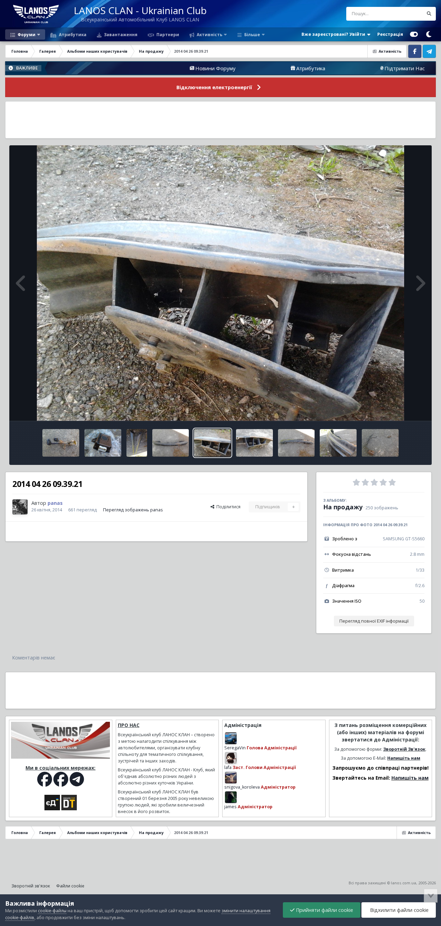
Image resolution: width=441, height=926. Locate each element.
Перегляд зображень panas (133, 510)
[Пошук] (429, 14)
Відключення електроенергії (214, 87)
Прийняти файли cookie (324, 910)
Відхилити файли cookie (399, 910)
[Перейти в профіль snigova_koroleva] (231, 777)
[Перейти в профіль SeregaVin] (231, 738)
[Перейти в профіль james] (231, 797)
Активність (209, 34)
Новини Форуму (162, 68)
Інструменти (403, 408)
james (230, 807)
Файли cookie (70, 886)
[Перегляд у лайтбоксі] (220, 283)
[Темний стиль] (428, 34)
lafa (228, 767)
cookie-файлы (52, 911)
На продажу (342, 507)
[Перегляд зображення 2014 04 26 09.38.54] (296, 443)
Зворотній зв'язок (30, 886)
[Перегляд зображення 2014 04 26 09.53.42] (380, 443)
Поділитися (227, 507)
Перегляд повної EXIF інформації (374, 621)
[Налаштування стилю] (414, 34)
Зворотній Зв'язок (404, 749)
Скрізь (407, 13)
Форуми (26, 34)
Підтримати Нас (351, 68)
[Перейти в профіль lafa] (231, 758)
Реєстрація (390, 34)
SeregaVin (235, 748)
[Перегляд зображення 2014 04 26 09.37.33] (102, 443)
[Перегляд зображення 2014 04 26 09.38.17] (136, 443)
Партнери (167, 34)
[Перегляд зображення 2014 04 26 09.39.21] (212, 443)
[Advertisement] (220, 119)
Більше (252, 34)
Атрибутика (72, 34)
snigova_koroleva (242, 787)
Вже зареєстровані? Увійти (334, 34)
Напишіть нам (403, 758)
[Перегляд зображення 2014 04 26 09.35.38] (60, 443)
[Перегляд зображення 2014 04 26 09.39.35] (338, 443)
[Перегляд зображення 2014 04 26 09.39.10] (254, 443)
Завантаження (120, 34)
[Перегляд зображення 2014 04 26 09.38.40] (170, 443)
